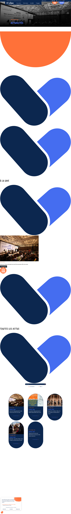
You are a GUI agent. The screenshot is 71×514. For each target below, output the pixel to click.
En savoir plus (3, 266)
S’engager (38, 3)
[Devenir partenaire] (61, 3)
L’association (18, 3)
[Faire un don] (54, 3)
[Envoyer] (42, 0)
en (63, 0)
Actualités (32, 3)
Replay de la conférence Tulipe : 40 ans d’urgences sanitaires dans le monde (54, 412)
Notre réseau (25, 3)
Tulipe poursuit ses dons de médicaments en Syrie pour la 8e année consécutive (34, 435)
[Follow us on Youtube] (53, 0)
